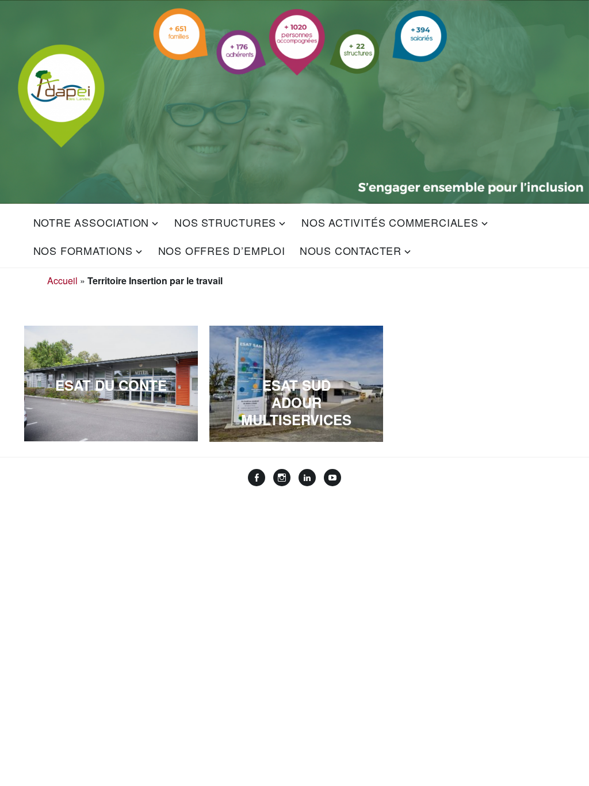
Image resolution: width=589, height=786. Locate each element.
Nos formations (83, 250)
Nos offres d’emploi (221, 250)
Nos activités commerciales (390, 222)
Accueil (62, 280)
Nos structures (225, 222)
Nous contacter (350, 250)
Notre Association (91, 222)
